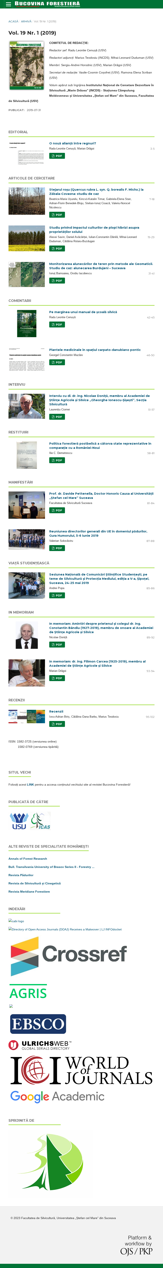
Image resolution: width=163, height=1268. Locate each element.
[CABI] (16, 921)
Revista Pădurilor (20, 875)
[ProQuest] (11, 1006)
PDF (58, 155)
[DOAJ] (65, 929)
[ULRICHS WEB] (39, 1049)
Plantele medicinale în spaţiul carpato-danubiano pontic (95, 350)
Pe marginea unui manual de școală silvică (83, 312)
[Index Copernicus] (81, 1085)
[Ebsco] (38, 1034)
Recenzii (56, 711)
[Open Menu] (8, 4)
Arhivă (26, 21)
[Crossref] (69, 977)
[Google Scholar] (57, 1103)
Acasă (13, 21)
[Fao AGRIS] (28, 998)
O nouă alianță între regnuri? (72, 143)
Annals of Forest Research (27, 858)
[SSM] (50, 1197)
